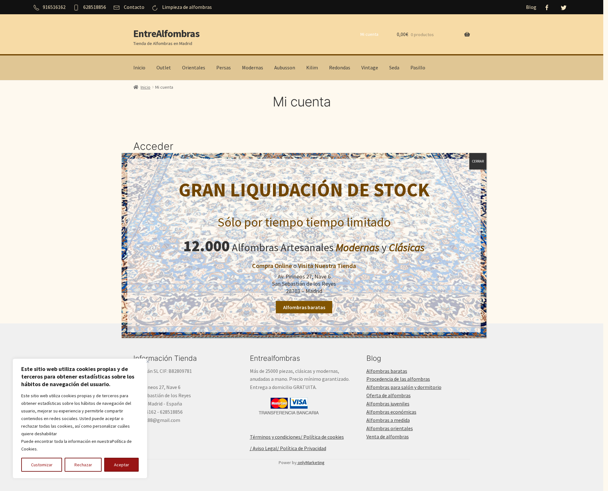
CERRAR (478, 161)
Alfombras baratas (304, 307)
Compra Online (272, 266)
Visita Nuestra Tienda (327, 266)
